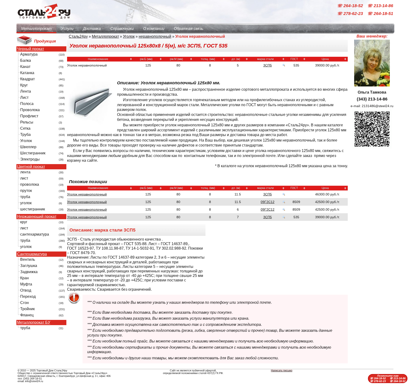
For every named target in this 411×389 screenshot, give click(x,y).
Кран (24, 278)
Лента (25, 91)
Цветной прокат (31, 167)
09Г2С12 (267, 202)
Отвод (25, 290)
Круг (24, 85)
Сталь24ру (78, 36)
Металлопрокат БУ (33, 322)
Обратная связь (188, 29)
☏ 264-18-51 (380, 13)
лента (25, 172)
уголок (26, 203)
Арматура (29, 54)
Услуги (67, 29)
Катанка (27, 73)
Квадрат (27, 79)
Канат (25, 67)
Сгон (24, 303)
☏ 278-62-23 (350, 13)
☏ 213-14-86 (380, 5)
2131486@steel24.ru (377, 106)
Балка (25, 60)
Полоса (27, 104)
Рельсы (26, 122)
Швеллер (28, 147)
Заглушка (28, 266)
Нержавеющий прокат (36, 216)
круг (23, 222)
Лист (24, 97)
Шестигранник (32, 153)
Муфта (26, 284)
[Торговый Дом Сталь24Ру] (43, 21)
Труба (25, 135)
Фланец (27, 315)
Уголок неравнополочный (87, 194)
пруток (26, 191)
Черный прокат (30, 49)
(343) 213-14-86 (372, 99)
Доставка (92, 29)
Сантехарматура (32, 254)
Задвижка (29, 272)
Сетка (25, 128)
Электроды (30, 159)
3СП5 (267, 65)
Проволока (30, 110)
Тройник (27, 309)
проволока (29, 184)
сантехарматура (34, 234)
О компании (153, 29)
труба (25, 197)
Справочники (122, 29)
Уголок (26, 141)
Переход (28, 296)
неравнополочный (155, 36)
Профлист (29, 116)
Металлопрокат (36, 29)
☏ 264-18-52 (350, 5)
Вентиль (27, 259)
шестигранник (32, 209)
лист (24, 178)
